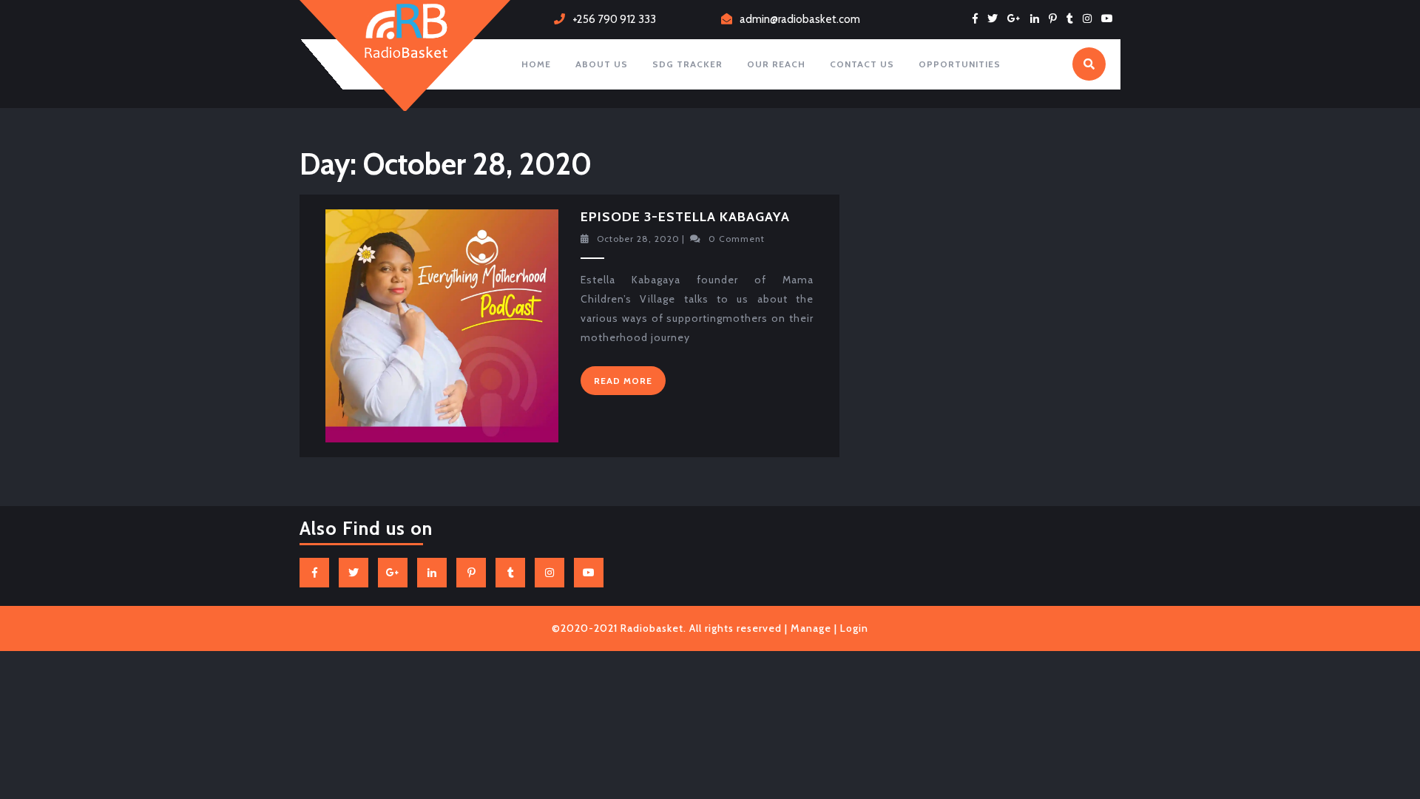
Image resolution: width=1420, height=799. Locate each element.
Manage (811, 628)
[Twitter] (996, 18)
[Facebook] (979, 18)
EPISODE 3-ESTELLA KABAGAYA (685, 217)
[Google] (1017, 18)
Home (536, 64)
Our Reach (776, 64)
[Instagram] (1091, 18)
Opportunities (960, 64)
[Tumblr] (1073, 18)
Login (854, 628)
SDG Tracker (687, 64)
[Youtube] (1110, 18)
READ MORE (630, 384)
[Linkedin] (1038, 18)
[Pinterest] (1056, 18)
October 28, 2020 (638, 238)
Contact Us (862, 64)
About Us (601, 64)
